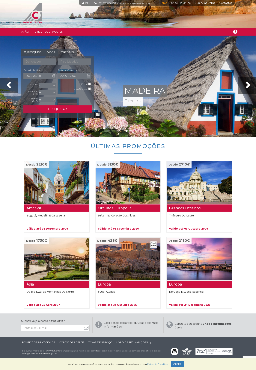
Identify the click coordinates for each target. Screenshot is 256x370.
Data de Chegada (67, 70)
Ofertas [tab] (67, 52)
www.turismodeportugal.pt (44, 353)
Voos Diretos (80, 89)
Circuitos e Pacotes (49, 31)
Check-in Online (181, 2)
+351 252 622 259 (106, 2)
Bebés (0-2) (34, 99)
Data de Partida (31, 70)
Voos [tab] (51, 52)
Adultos (33, 84)
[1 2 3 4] (47, 85)
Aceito (177, 364)
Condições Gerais (72, 342)
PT (86, 2)
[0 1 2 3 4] (47, 92)
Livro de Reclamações (132, 342)
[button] (9, 85)
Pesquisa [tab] (34, 52)
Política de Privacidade (39, 342)
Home (163, 2)
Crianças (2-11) (33, 92)
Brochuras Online (205, 2)
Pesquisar (57, 109)
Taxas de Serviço (100, 342)
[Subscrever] (87, 327)
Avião (25, 31)
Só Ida (83, 84)
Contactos (225, 2)
